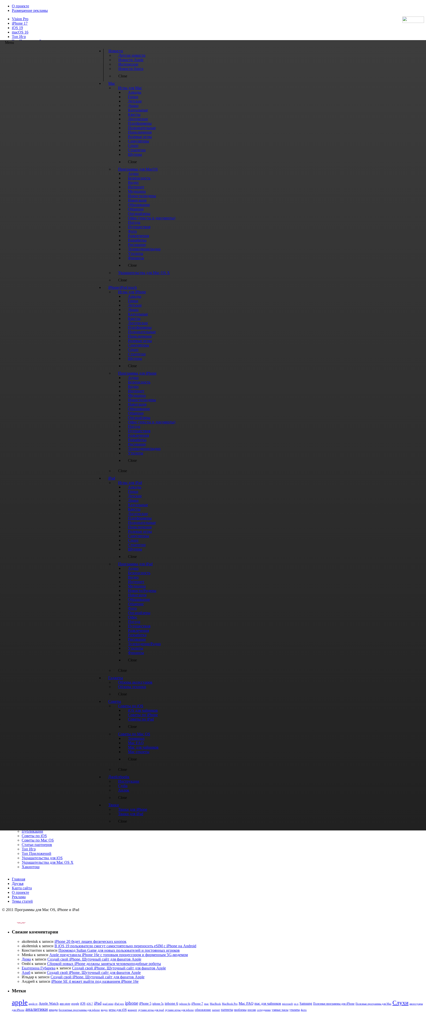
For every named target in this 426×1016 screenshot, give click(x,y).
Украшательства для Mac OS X (47, 862)
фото (304, 1009)
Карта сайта (22, 888)
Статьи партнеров (37, 845)
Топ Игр (19, 36)
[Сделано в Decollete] (17, 922)
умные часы (280, 1010)
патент (216, 1009)
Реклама (19, 897)
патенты (227, 1010)
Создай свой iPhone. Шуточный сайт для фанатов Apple (94, 959)
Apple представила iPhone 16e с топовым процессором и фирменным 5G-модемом (118, 955)
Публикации (32, 831)
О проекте (20, 6)
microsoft (287, 1003)
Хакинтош (30, 867)
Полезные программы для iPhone (334, 1003)
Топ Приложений (36, 853)
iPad (98, 1003)
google (75, 1003)
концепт (132, 1010)
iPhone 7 (197, 1003)
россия (252, 1010)
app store (65, 1003)
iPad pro (119, 1003)
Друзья (17, 883)
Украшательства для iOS (42, 858)
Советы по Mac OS (38, 840)
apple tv (33, 1003)
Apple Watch (49, 1003)
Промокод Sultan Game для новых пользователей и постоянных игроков (119, 950)
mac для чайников (267, 1003)
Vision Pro (20, 19)
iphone (131, 1003)
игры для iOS (118, 1010)
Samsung (306, 1003)
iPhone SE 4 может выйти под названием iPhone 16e (95, 981)
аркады (53, 1010)
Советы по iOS (34, 836)
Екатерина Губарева (38, 968)
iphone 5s (158, 1003)
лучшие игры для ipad (151, 1009)
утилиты (294, 1010)
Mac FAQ (246, 1003)
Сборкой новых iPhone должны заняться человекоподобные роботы (104, 964)
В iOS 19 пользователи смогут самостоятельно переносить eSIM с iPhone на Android (125, 946)
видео (104, 1009)
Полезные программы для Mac (373, 1003)
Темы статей (22, 901)
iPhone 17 (20, 23)
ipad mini (108, 1003)
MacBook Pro (230, 1003)
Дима (26, 959)
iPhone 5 (145, 1003)
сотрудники (264, 1009)
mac (206, 1003)
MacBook (215, 1003)
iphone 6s (184, 1003)
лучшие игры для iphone (179, 1009)
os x (296, 1003)
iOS (83, 1003)
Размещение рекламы (30, 10)
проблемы (240, 1010)
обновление (203, 1010)
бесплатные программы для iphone (79, 1009)
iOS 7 (90, 1003)
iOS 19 (17, 28)
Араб (26, 972)
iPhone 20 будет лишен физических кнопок (90, 941)
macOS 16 (20, 32)
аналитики (36, 1009)
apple (20, 1002)
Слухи (400, 1002)
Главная (18, 879)
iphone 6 (171, 1003)
